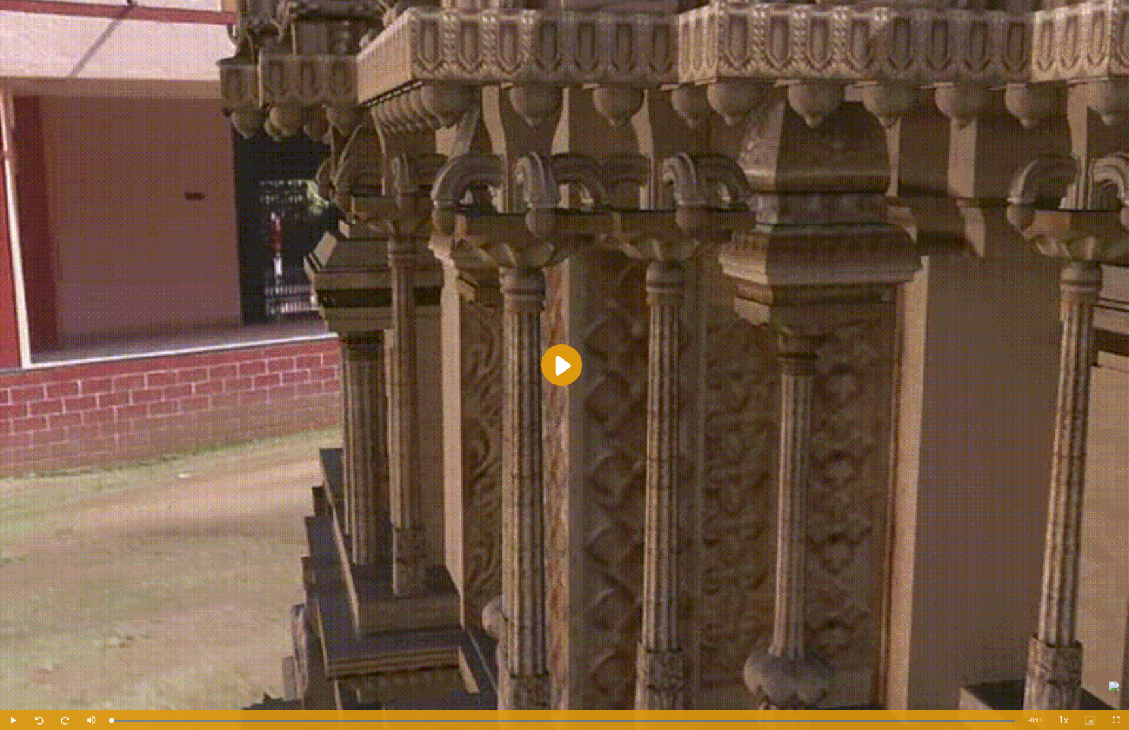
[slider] (563, 721)
